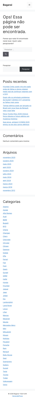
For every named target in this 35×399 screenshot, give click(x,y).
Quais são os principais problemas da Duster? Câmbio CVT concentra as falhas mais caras (16, 99)
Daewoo (6, 250)
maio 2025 (7, 164)
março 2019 (7, 187)
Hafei (5, 279)
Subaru (6, 365)
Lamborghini (8, 302)
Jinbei (5, 296)
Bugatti (5, 223)
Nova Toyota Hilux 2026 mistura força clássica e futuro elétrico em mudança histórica (16, 116)
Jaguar (5, 289)
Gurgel (5, 273)
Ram (4, 348)
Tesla (5, 371)
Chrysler (6, 243)
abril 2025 (7, 167)
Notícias (6, 338)
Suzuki (5, 368)
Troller (5, 378)
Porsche (6, 345)
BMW (5, 220)
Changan (6, 233)
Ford (4, 266)
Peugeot (6, 342)
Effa (4, 256)
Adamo (6, 207)
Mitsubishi (7, 332)
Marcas (6, 315)
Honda (5, 282)
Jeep (5, 292)
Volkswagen (7, 381)
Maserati (6, 319)
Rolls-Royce (7, 355)
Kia (4, 299)
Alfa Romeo (7, 213)
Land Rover (7, 306)
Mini (4, 329)
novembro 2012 (9, 190)
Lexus (5, 309)
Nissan (5, 335)
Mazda (5, 322)
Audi (5, 217)
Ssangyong (7, 362)
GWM (5, 276)
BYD (4, 226)
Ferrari (5, 259)
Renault (6, 352)
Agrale (5, 210)
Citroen (6, 246)
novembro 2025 (9, 157)
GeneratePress (17, 396)
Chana (5, 230)
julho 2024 (7, 174)
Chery (5, 236)
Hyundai (6, 286)
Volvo (5, 385)
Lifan (5, 312)
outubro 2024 (8, 171)
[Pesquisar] (6, 54)
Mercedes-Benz (9, 325)
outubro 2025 (8, 161)
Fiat (4, 263)
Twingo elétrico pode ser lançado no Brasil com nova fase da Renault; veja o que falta (17, 108)
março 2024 (7, 184)
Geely (5, 269)
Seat (5, 358)
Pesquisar (7, 65)
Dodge (5, 253)
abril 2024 (7, 181)
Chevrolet (6, 240)
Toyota (5, 375)
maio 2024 (7, 177)
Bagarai (7, 4)
